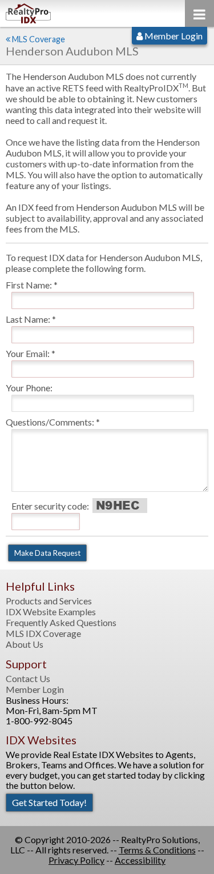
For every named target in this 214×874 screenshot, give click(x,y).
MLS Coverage (38, 39)
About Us (24, 644)
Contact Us (28, 678)
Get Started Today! (49, 802)
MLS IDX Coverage (43, 633)
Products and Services (49, 601)
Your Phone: (29, 387)
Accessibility (140, 860)
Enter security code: (50, 505)
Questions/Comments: (50, 421)
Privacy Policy (76, 860)
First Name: (29, 284)
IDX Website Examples (51, 612)
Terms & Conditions (157, 849)
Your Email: (28, 353)
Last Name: (28, 319)
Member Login (173, 35)
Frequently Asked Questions (61, 623)
